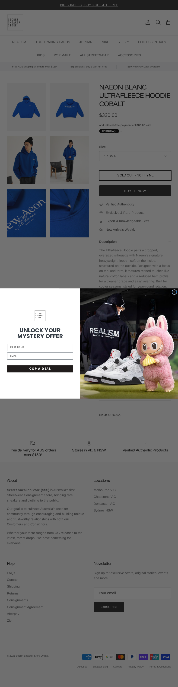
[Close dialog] (174, 292)
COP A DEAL (40, 369)
